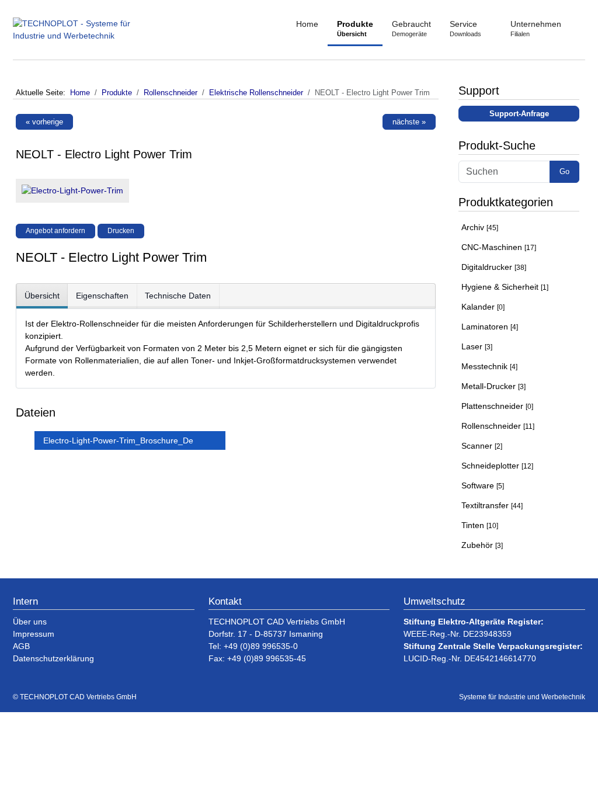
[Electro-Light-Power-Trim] (69, 194)
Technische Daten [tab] (178, 295)
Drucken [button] (120, 231)
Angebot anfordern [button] (55, 231)
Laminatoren (489, 326)
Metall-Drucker (493, 386)
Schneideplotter (497, 465)
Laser (476, 346)
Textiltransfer (492, 505)
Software (482, 485)
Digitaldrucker (493, 267)
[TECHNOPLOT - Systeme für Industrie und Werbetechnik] (86, 30)
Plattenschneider (497, 406)
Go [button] (564, 171)
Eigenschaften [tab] (102, 295)
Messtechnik (489, 366)
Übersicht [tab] (42, 295)
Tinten (479, 525)
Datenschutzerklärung (53, 658)
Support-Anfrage (519, 113)
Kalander (483, 306)
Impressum (33, 634)
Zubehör (482, 545)
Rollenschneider (497, 426)
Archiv (479, 227)
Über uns (30, 621)
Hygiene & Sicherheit (504, 287)
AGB (21, 646)
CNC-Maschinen (498, 247)
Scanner (481, 445)
